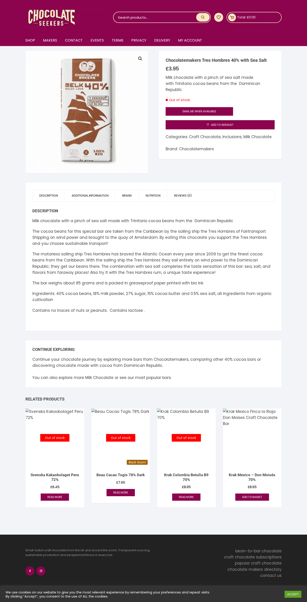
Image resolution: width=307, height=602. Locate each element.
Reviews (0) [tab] (183, 195)
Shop (30, 40)
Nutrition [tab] (153, 195)
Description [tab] (48, 195)
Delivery (162, 40)
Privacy (138, 40)
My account (190, 40)
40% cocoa (235, 359)
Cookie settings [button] (268, 594)
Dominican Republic (143, 365)
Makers (50, 40)
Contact (74, 40)
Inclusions (232, 136)
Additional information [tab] (90, 195)
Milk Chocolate (257, 136)
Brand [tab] (127, 195)
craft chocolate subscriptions (253, 557)
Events (97, 40)
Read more (54, 497)
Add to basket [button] (252, 497)
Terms (117, 40)
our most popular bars (149, 377)
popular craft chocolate (258, 563)
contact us (271, 575)
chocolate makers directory (254, 569)
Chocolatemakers (196, 149)
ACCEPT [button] (293, 594)
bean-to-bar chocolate (258, 551)
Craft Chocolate (205, 136)
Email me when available (199, 111)
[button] (140, 59)
